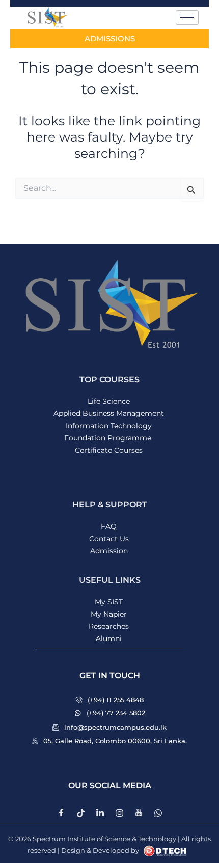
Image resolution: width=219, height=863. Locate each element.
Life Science (109, 401)
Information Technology (109, 425)
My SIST (109, 601)
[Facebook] (61, 812)
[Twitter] (80, 812)
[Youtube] (138, 812)
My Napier (109, 614)
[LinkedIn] (100, 812)
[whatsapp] (158, 812)
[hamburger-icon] (187, 17)
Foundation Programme (108, 437)
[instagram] (119, 812)
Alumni (109, 638)
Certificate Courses (109, 450)
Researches (109, 626)
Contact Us (109, 538)
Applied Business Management (108, 413)
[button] (109, 676)
